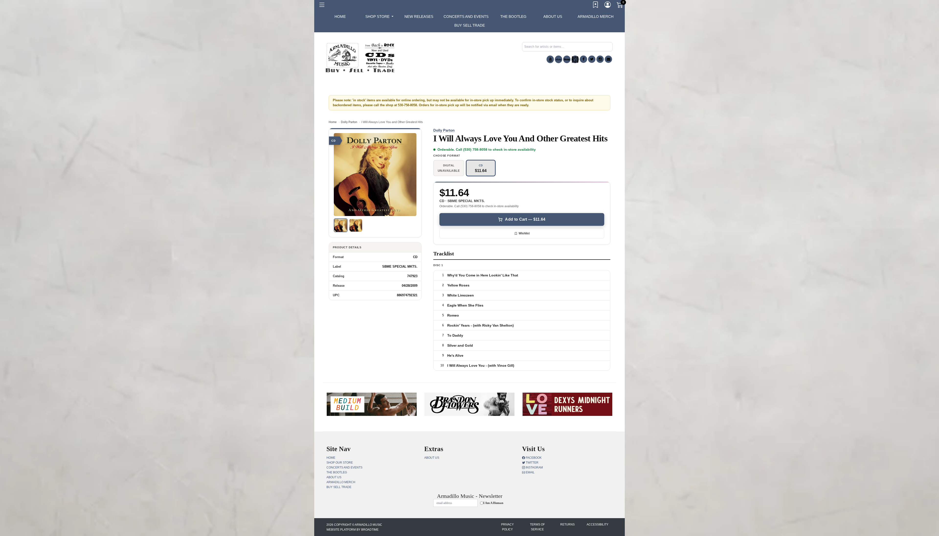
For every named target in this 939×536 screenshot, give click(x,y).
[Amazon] (550, 59)
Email (530, 472)
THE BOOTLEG (513, 16)
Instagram (534, 467)
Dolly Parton (349, 122)
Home (333, 122)
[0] (620, 5)
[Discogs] (567, 59)
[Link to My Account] (607, 6)
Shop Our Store (339, 462)
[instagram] (600, 59)
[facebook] (583, 59)
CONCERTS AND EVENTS (466, 16)
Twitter (531, 462)
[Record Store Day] (575, 59)
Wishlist (524, 233)
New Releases (418, 16)
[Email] (608, 59)
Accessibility (597, 524)
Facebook (533, 457)
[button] (379, 16)
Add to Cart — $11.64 (525, 219)
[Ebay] (558, 59)
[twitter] (592, 59)
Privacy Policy (507, 527)
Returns (567, 524)
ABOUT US (552, 16)
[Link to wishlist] (595, 6)
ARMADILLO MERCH (596, 16)
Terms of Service (537, 527)
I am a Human (493, 503)
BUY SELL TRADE (469, 25)
